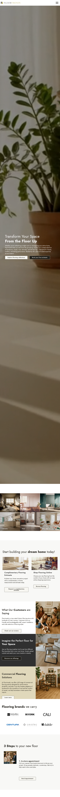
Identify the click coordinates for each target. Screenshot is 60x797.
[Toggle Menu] (57, 2)
